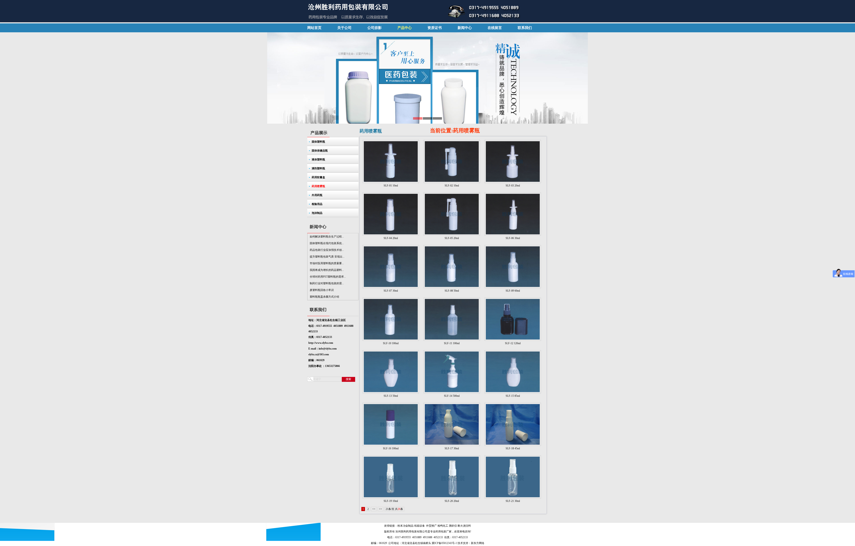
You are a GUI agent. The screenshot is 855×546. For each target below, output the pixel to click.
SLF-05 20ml (452, 238)
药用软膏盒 (318, 177)
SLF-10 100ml (391, 343)
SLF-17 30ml (452, 448)
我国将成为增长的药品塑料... (327, 270)
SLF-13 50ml (391, 395)
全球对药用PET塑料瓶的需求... (328, 276)
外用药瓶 (317, 195)
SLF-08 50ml (452, 290)
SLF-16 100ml (391, 448)
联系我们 (525, 28)
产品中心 (404, 28)
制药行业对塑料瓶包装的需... (327, 283)
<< (373, 509)
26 (399, 509)
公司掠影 (374, 28)
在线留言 (495, 28)
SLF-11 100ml (452, 343)
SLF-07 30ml (391, 290)
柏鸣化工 (443, 525)
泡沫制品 (317, 213)
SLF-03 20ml (513, 185)
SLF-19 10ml (391, 501)
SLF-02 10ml (452, 185)
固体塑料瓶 (318, 141)
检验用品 (317, 204)
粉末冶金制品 (405, 525)
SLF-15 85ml (513, 395)
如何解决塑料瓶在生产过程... (327, 236)
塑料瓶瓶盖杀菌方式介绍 (324, 296)
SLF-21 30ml (513, 501)
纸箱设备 (419, 525)
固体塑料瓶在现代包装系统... (327, 243)
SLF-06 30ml (513, 238)
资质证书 (435, 28)
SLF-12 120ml (513, 343)
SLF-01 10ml (391, 185)
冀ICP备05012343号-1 (444, 543)
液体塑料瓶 (318, 159)
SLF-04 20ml (391, 238)
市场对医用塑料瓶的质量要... (327, 263)
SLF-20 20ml (452, 501)
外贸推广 (431, 525)
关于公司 (344, 28)
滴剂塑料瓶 (318, 168)
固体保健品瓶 (320, 150)
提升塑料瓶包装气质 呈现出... (327, 256)
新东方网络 (477, 543)
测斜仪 (453, 525)
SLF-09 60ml (513, 290)
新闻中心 (465, 28)
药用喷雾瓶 (318, 186)
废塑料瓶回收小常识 (322, 290)
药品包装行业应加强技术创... (327, 250)
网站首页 (314, 28)
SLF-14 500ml (452, 395)
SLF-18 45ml (513, 448)
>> (380, 509)
